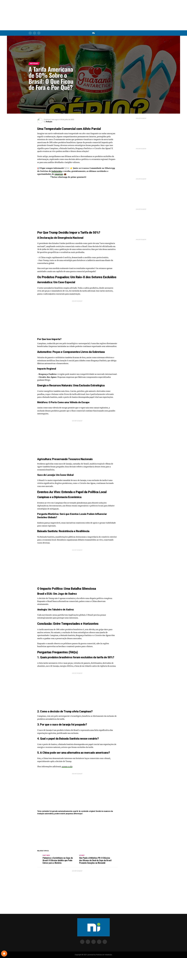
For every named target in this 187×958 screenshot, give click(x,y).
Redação (49, 121)
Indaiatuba (57, 171)
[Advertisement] (93, 15)
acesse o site (67, 766)
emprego (59, 174)
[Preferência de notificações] (4, 954)
